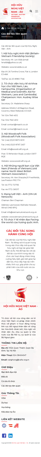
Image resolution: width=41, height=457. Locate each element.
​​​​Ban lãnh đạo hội (9, 372)
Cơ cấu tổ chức (8, 381)
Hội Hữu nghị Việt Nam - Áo (20, 443)
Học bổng (5, 407)
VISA (3, 398)
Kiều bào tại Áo (8, 412)
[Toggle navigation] (36, 11)
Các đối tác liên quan (10, 386)
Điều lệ (4, 377)
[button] (36, 277)
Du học (4, 403)
